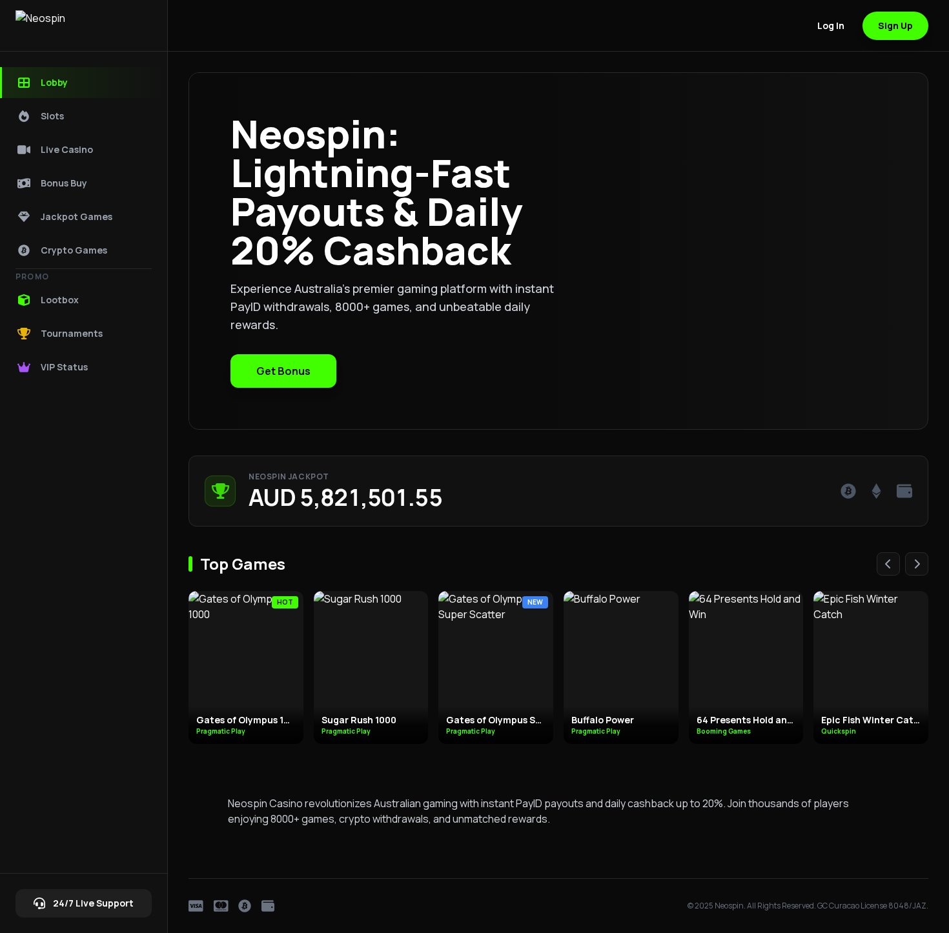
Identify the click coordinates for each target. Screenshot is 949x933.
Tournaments (72, 333)
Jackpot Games (76, 216)
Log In (830, 25)
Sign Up (895, 25)
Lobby (54, 82)
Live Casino (67, 149)
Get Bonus (283, 371)
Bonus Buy (64, 183)
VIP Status (64, 367)
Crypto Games (74, 250)
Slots (52, 116)
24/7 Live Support (93, 903)
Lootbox (60, 300)
